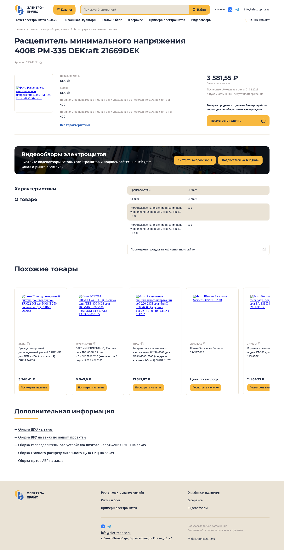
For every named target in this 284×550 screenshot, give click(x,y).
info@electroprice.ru (257, 9)
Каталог (66, 9)
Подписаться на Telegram (240, 160)
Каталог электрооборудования (49, 29)
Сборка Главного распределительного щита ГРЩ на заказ (66, 453)
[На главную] (29, 10)
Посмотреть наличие (226, 121)
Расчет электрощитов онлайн (35, 20)
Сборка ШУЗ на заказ (35, 429)
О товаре (25, 199)
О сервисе (135, 20)
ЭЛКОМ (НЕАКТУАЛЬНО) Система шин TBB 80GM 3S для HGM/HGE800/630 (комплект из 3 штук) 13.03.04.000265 (96, 354)
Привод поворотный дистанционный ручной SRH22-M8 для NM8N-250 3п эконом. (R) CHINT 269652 (40, 354)
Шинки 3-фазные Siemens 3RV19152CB (206, 350)
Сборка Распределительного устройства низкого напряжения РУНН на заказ (82, 445)
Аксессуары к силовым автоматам (95, 29)
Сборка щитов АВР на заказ (40, 461)
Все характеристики (75, 125)
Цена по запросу (204, 379)
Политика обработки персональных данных (215, 530)
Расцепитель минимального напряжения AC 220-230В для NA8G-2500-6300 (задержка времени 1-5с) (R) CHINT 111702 (152, 354)
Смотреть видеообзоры (195, 160)
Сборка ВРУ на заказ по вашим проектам (52, 437)
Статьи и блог (112, 20)
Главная (19, 29)
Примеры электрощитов (167, 20)
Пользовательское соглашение (207, 526)
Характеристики (35, 189)
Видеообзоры (201, 20)
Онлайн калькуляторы (80, 20)
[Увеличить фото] (34, 93)
